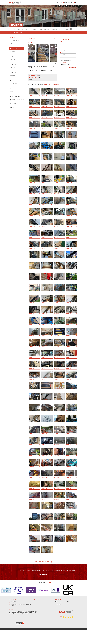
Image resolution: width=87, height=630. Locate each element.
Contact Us (66, 29)
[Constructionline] (43, 591)
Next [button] (56, 53)
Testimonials (46, 29)
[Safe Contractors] (18, 595)
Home (10, 32)
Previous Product (32, 38)
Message (61, 52)
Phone (61, 45)
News (68, 604)
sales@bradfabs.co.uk (68, 2)
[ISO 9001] (55, 594)
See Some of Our (42, 562)
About (18, 29)
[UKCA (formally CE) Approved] (68, 595)
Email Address (62, 49)
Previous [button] (29, 53)
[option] (42, 53)
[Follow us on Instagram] (66, 5)
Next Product (53, 38)
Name (61, 41)
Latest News (35, 29)
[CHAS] (31, 593)
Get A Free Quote (86, 17)
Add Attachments (63, 62)
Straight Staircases (16, 32)
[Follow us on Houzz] (73, 5)
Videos (60, 29)
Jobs (41, 29)
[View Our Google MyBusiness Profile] (59, 5)
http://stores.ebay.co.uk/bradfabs (34, 71)
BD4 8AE (76, 2)
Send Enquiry (72, 67)
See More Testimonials (42, 583)
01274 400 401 (59, 2)
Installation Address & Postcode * (66, 58)
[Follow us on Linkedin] (62, 5)
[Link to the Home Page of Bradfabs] (66, 614)
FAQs (30, 29)
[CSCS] (6, 593)
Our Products (24, 29)
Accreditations (54, 29)
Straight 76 (21, 32)
